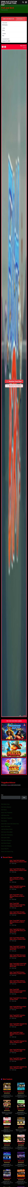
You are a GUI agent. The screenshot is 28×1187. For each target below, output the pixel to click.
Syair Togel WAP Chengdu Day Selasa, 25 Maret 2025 (18, 1024)
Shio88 (7, 1109)
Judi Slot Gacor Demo (6, 829)
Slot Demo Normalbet (6, 832)
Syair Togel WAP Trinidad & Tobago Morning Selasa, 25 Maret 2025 (17, 948)
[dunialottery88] (21, 1176)
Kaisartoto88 (21, 1109)
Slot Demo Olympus (6, 840)
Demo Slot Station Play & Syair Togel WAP (9, 3)
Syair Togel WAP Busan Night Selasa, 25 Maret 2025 (18, 1007)
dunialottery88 (21, 1178)
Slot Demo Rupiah (5, 843)
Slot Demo (4, 810)
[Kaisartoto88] (21, 1107)
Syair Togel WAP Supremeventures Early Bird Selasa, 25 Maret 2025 (18, 991)
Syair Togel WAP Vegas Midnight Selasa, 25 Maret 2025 (17, 1034)
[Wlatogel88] (21, 1141)
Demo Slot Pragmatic (6, 812)
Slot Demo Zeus (5, 804)
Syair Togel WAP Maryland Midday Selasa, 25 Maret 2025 (18, 869)
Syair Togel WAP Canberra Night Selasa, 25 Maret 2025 (17, 981)
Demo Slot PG (5, 849)
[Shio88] (7, 1107)
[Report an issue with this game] (3, 47)
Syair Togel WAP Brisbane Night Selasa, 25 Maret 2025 (17, 973)
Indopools (7, 1126)
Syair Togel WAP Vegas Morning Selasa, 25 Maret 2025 (17, 879)
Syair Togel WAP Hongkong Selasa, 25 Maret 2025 (17, 886)
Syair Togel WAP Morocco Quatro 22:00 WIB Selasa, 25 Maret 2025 (17, 930)
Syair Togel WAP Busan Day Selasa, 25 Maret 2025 (17, 1050)
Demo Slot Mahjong (6, 846)
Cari (2, 795)
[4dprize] (21, 1124)
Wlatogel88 (21, 1143)
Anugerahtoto (7, 1178)
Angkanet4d (7, 1143)
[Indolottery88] (7, 1159)
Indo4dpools (21, 1091)
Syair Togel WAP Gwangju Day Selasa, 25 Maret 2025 (18, 1041)
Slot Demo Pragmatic (6, 818)
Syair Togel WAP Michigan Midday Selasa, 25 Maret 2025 (18, 861)
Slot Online (4, 821)
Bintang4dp (21, 1161)
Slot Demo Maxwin (6, 807)
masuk (9, 785)
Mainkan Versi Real (15, 381)
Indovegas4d (7, 1091)
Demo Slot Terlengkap (7, 835)
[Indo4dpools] (21, 1089)
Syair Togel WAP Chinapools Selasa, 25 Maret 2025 (18, 1059)
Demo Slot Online (5, 826)
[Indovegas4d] (7, 1089)
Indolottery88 (7, 1161)
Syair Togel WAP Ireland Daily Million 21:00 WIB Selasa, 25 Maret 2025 (18, 965)
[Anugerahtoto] (7, 1176)
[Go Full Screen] (5, 47)
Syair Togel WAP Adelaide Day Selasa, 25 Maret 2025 (18, 1067)
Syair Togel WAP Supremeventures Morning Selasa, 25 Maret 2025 (17, 905)
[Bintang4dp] (21, 1159)
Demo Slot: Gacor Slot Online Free (10, 823)
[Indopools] (7, 1124)
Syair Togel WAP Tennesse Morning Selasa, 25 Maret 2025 (17, 922)
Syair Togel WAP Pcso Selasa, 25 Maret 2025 (18, 998)
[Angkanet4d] (7, 1141)
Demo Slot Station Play (7, 851)
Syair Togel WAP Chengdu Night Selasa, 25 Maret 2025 (17, 912)
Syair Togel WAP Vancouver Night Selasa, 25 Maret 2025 (18, 955)
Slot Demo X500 (5, 837)
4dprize (21, 1126)
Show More (20, 18)
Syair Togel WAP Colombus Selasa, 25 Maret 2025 (17, 1016)
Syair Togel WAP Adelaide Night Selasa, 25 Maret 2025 (17, 938)
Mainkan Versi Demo (15, 386)
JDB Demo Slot (5, 815)
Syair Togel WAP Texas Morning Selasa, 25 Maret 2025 (17, 896)
